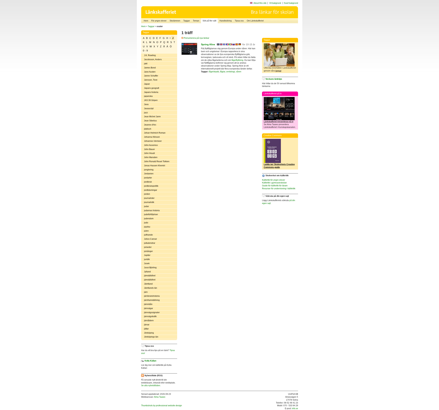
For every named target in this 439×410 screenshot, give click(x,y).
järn (146, 292)
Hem (146, 21)
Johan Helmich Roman (154, 133)
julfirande (148, 235)
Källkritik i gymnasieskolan (274, 183)
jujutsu (147, 227)
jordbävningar (150, 190)
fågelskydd (214, 71)
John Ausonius (151, 145)
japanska (148, 96)
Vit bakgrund (275, 3)
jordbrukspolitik (151, 186)
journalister (149, 198)
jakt (145, 63)
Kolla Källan (150, 361)
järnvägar (148, 308)
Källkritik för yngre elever (273, 180)
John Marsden (150, 157)
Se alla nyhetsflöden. (151, 385)
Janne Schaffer (151, 76)
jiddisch (147, 129)
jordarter (148, 178)
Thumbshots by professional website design (161, 405)
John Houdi (149, 153)
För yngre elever (159, 21)
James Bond (150, 68)
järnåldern (149, 320)
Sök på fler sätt (209, 21)
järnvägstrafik (150, 316)
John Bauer (149, 149)
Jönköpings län (151, 337)
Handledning (226, 21)
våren (238, 71)
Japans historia (151, 92)
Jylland (147, 271)
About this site (259, 3)
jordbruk (148, 182)
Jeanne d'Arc (150, 125)
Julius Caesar (150, 239)
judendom (148, 218)
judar (146, 206)
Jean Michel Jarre (152, 116)
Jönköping (149, 333)
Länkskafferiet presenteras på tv (278, 121)
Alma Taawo (159, 397)
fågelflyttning (237, 60)
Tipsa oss (239, 21)
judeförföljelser (151, 214)
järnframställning (152, 300)
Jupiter (147, 255)
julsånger (148, 251)
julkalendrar (149, 243)
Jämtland (148, 284)
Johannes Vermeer (153, 141)
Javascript (148, 108)
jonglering (148, 169)
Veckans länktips (273, 79)
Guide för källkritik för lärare (275, 185)
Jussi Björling (150, 267)
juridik (147, 259)
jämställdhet (149, 275)
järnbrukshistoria (152, 296)
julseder (148, 247)
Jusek (147, 263)
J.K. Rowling (150, 55)
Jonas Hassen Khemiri (154, 165)
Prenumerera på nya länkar (196, 38)
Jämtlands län (150, 288)
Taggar (186, 21)
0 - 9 (145, 50)
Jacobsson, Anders (153, 59)
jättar (146, 329)
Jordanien (148, 173)
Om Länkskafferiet (255, 21)
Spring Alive (208, 44)
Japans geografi (151, 88)
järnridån (148, 304)
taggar (278, 71)
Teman (196, 21)
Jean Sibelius (150, 120)
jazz (146, 112)
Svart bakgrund (291, 3)
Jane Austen (150, 72)
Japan (147, 84)
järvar (146, 324)
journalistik (149, 202)
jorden (147, 194)
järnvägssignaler (152, 312)
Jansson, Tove (150, 80)
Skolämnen (175, 21)
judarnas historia (152, 210)
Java (146, 104)
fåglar (222, 71)
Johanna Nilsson (152, 137)
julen (146, 231)
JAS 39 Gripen (151, 100)
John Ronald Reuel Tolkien (156, 161)
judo (146, 222)
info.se (295, 408)
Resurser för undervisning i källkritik (278, 188)
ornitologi (230, 71)
